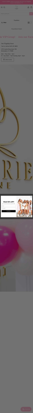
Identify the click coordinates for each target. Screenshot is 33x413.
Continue (9, 211)
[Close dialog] (31, 196)
